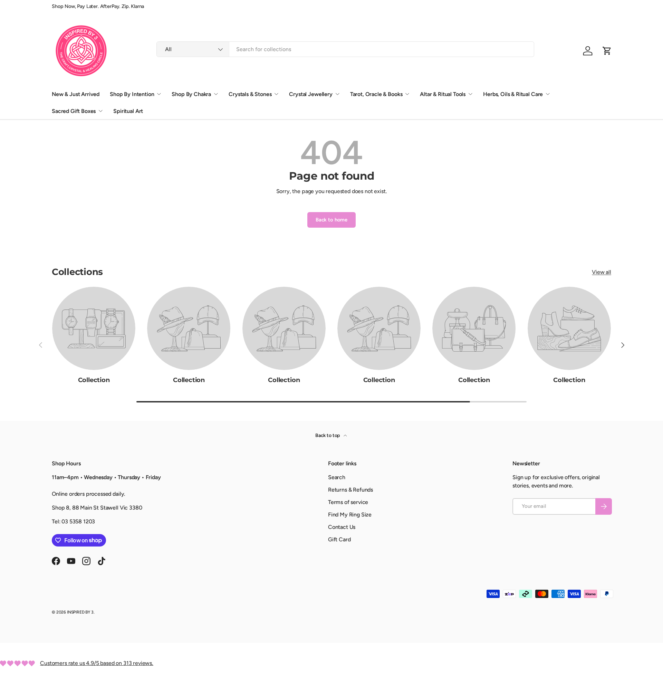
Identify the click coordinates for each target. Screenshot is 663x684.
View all (601, 272)
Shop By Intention (132, 94)
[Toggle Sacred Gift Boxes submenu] (100, 111)
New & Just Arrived (75, 94)
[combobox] (345, 49)
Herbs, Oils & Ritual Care (513, 94)
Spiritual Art (128, 111)
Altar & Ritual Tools (442, 94)
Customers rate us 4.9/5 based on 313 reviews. (96, 663)
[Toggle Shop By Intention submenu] (159, 94)
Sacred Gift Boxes (74, 111)
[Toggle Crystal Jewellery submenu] (337, 94)
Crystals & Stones (250, 94)
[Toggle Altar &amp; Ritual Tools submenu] (470, 94)
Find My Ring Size (350, 514)
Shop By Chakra (191, 94)
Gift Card (339, 539)
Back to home (331, 220)
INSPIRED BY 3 (80, 612)
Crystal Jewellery (310, 94)
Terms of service (348, 502)
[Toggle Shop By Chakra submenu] (216, 94)
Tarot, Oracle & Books (376, 94)
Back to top (328, 435)
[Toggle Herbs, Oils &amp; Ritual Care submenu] (548, 94)
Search (336, 477)
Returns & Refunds (350, 489)
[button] (607, 50)
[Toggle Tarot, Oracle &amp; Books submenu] (407, 94)
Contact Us (341, 527)
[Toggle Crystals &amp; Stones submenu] (276, 94)
